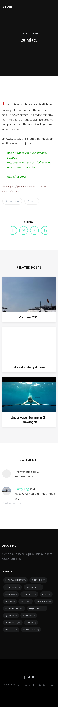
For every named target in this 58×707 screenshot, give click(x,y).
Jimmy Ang (22, 489)
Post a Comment (13, 503)
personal (32, 201)
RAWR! (7, 7)
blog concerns (29, 33)
